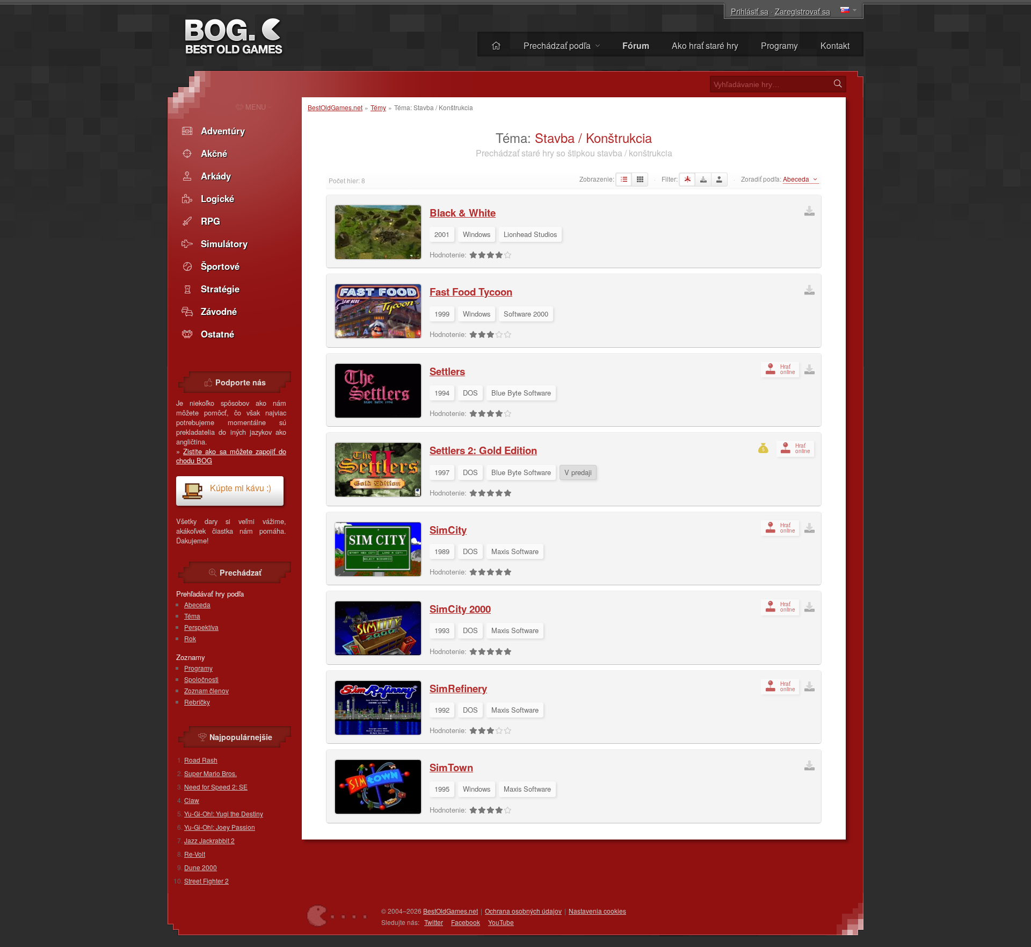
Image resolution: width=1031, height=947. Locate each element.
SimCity (448, 529)
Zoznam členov (206, 690)
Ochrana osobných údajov (523, 910)
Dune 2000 (200, 867)
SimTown (451, 767)
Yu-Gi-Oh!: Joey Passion (219, 826)
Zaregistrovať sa (802, 11)
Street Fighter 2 (206, 880)
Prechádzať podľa (558, 45)
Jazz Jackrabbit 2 (209, 840)
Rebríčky (197, 701)
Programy (779, 45)
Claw (191, 800)
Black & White (463, 212)
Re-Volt (194, 853)
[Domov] (496, 45)
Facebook (465, 922)
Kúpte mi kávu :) (240, 488)
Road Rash (200, 759)
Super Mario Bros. (210, 773)
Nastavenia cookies (597, 910)
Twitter (433, 922)
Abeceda (197, 604)
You (501, 922)
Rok (190, 638)
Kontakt (835, 45)
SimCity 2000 (460, 608)
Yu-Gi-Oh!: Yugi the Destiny (223, 813)
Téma (192, 615)
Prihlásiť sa (749, 11)
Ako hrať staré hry (705, 45)
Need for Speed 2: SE (216, 786)
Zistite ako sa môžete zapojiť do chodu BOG (231, 456)
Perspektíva (201, 627)
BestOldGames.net (335, 107)
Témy (378, 107)
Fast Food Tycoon (471, 291)
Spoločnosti (201, 679)
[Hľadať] (837, 84)
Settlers (447, 371)
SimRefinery (458, 688)
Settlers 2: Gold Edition (483, 450)
